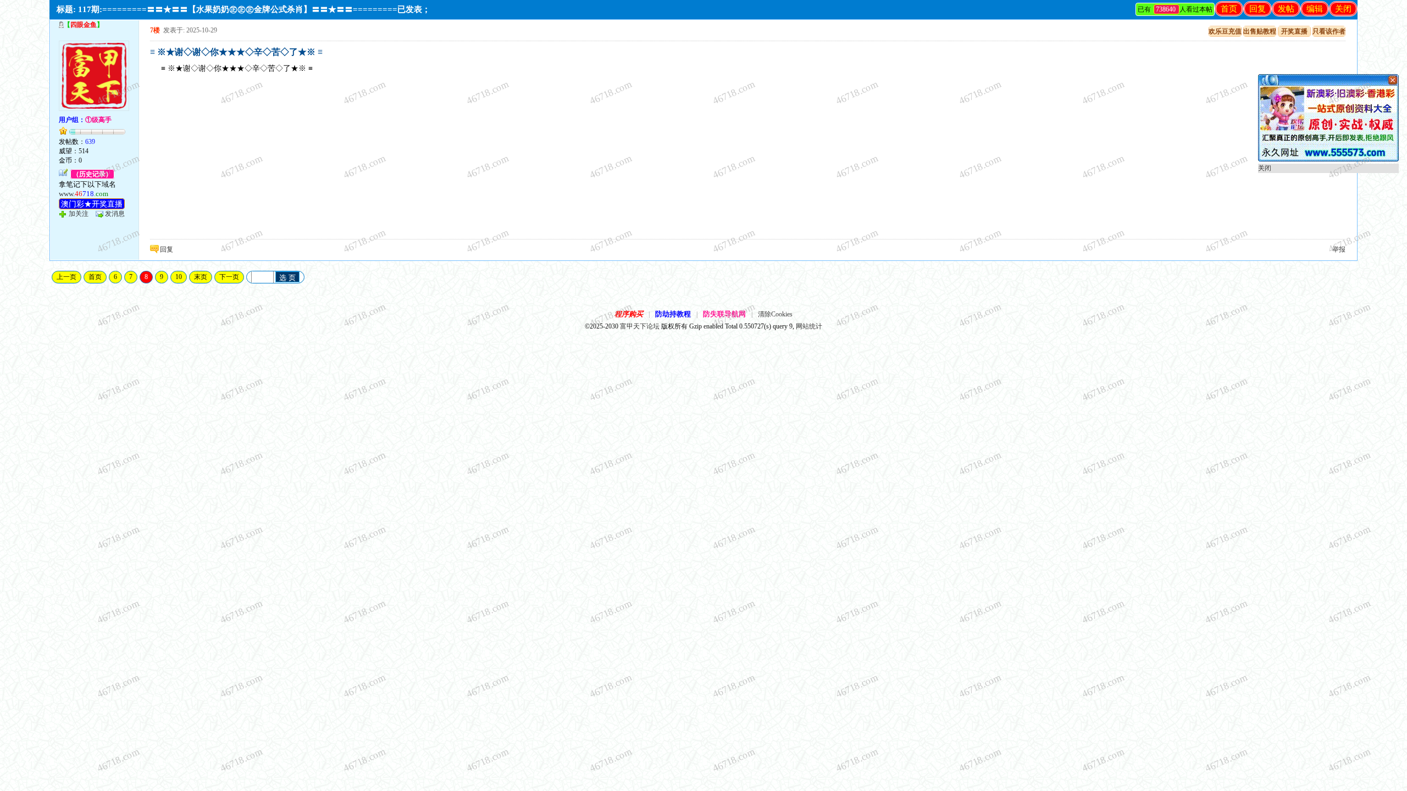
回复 (1257, 8)
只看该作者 (1328, 31)
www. (83, 194)
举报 (1338, 249)
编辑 (1314, 8)
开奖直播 (1294, 31)
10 (178, 277)
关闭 (1343, 8)
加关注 (78, 214)
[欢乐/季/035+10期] (1328, 159)
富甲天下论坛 (640, 326)
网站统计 (809, 326)
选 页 (287, 278)
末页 (200, 277)
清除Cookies (775, 314)
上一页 (66, 277)
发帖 (1286, 8)
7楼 (155, 30)
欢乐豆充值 (1225, 31)
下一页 (229, 277)
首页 (1229, 8)
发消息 (115, 214)
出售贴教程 (1259, 31)
